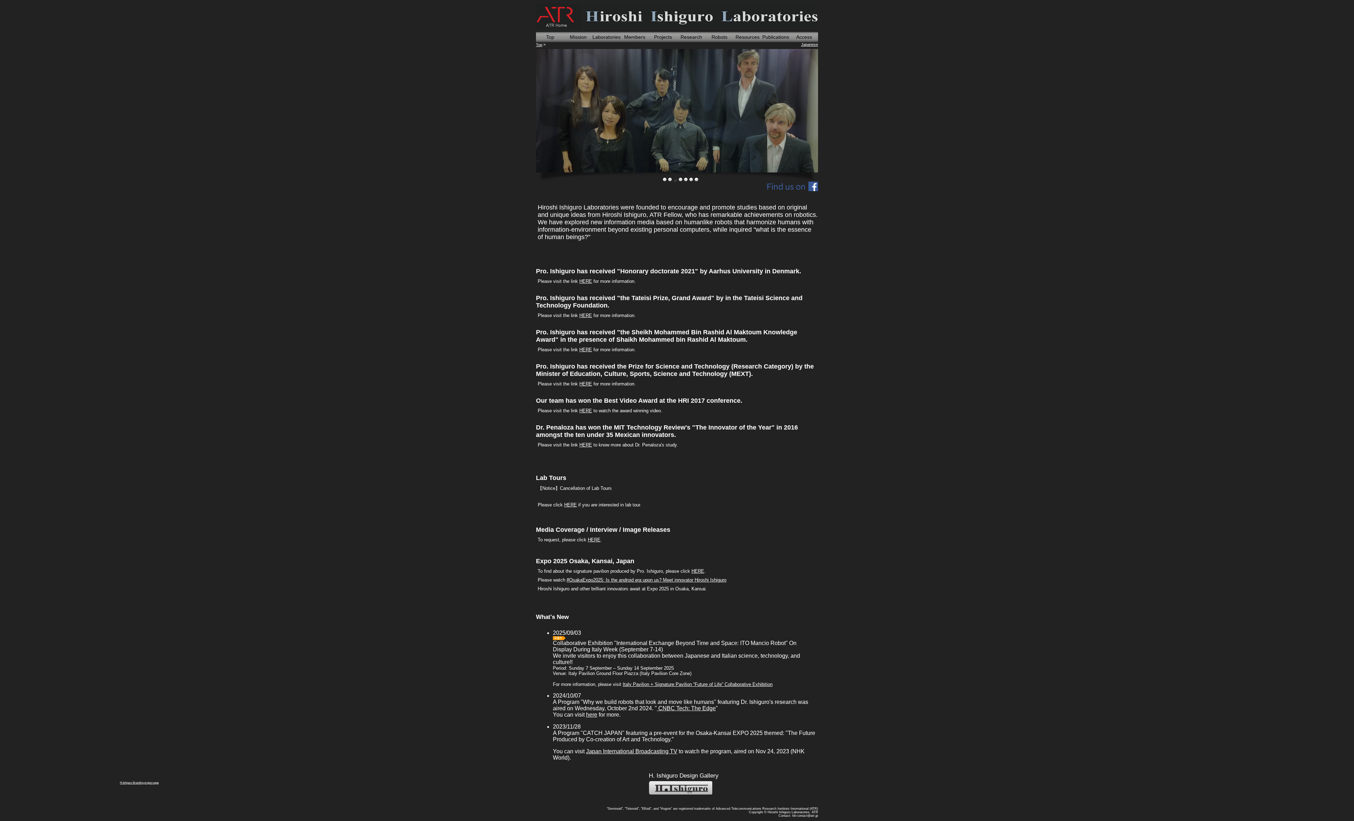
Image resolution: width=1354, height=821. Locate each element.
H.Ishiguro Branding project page (680, 788)
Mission (578, 37)
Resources (748, 37)
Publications (775, 37)
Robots (719, 37)
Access (804, 37)
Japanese (809, 44)
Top (550, 37)
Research (691, 37)
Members (634, 37)
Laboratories (606, 37)
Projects (663, 37)
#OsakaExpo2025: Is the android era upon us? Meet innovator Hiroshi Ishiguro (646, 580)
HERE (585, 281)
